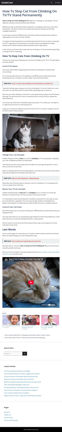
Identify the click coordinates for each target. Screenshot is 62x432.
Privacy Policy (8, 417)
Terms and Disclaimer (11, 420)
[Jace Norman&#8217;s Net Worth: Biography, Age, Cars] (31, 320)
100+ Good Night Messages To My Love (16, 385)
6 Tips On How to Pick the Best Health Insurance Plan (21, 376)
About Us (7, 412)
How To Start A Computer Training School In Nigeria (20, 390)
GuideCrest (7, 2)
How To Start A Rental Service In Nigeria (16, 393)
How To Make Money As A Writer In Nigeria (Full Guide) (21, 374)
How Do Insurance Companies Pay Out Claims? (19, 379)
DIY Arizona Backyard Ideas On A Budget (17, 371)
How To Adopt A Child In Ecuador (11, 326)
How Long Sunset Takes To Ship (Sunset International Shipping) (25, 337)
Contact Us (7, 415)
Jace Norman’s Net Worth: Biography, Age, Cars (28, 326)
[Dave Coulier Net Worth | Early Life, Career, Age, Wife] (50, 320)
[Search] (24, 354)
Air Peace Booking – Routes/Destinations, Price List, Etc (21, 387)
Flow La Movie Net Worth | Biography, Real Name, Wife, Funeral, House (27, 335)
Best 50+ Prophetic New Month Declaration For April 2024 (22, 382)
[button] (51, 2)
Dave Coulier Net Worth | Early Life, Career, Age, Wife (49, 326)
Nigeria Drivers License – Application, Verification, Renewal (22, 396)
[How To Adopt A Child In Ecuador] (11, 320)
